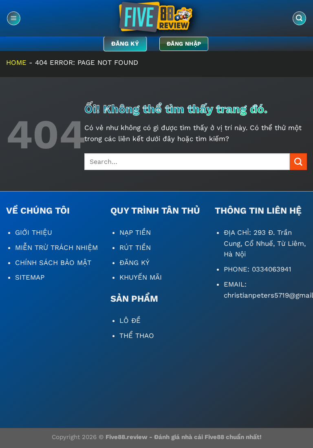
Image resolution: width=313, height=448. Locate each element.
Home (16, 62)
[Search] (299, 18)
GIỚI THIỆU (33, 232)
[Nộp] (298, 161)
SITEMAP (29, 277)
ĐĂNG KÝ (134, 262)
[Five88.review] (156, 18)
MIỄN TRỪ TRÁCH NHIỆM (56, 247)
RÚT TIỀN (135, 247)
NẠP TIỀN (135, 232)
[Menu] (14, 18)
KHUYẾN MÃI (140, 277)
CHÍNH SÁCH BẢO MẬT (53, 262)
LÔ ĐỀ (130, 320)
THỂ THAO (136, 335)
